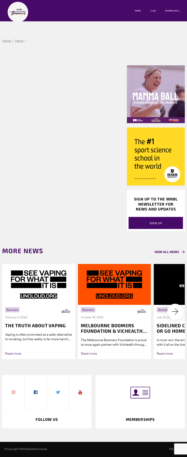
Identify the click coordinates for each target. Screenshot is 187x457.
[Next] (175, 311)
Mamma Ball (172, 10)
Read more (13, 353)
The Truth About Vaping (35, 325)
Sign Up (156, 223)
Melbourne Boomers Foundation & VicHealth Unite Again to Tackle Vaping (112, 328)
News (138, 10)
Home (6, 41)
